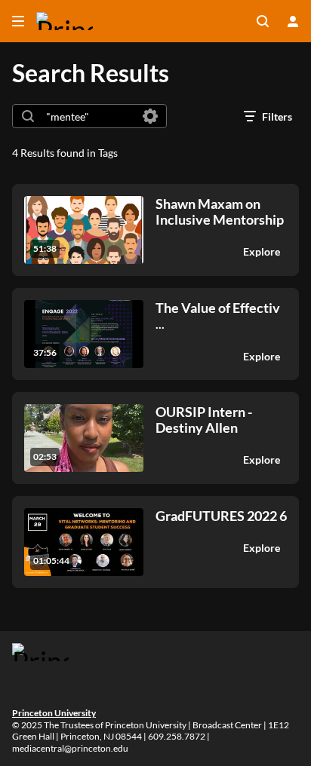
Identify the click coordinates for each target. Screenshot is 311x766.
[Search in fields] (150, 116)
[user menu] (293, 21)
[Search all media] (263, 21)
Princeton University (54, 713)
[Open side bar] (18, 21)
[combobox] (88, 116)
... (218, 315)
